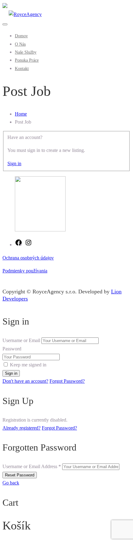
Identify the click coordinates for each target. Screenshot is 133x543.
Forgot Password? (67, 381)
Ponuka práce (27, 60)
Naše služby (25, 52)
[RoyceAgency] (22, 14)
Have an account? (24, 137)
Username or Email (21, 340)
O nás (20, 44)
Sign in (14, 163)
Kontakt (22, 68)
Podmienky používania (24, 270)
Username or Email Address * (31, 466)
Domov (21, 36)
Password (11, 348)
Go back (10, 482)
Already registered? (21, 428)
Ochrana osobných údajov (28, 257)
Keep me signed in (28, 364)
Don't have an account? (25, 381)
